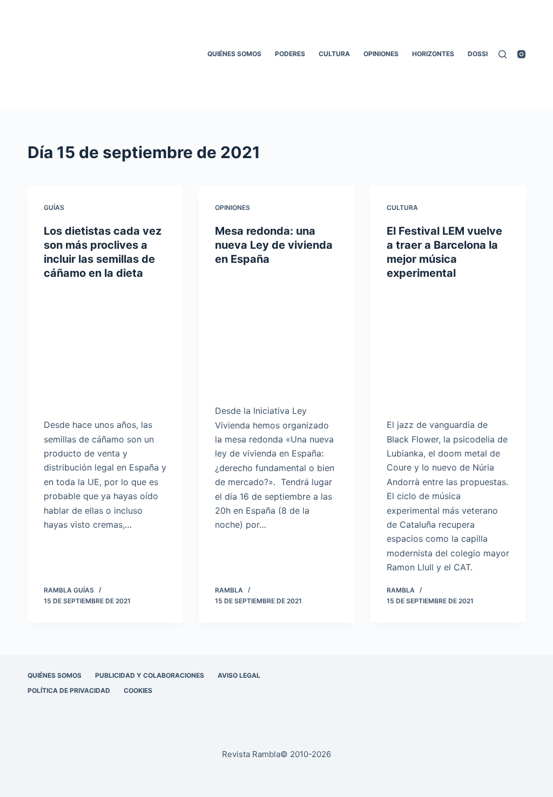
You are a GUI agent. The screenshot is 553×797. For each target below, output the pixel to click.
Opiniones (381, 54)
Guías (54, 207)
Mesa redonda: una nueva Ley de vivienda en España (274, 244)
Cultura (334, 54)
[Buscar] (502, 54)
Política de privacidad (69, 690)
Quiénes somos (234, 54)
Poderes (290, 54)
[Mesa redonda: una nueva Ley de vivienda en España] (276, 335)
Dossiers (484, 54)
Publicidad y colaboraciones (149, 675)
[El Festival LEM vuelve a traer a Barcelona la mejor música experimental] (447, 349)
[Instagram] (521, 54)
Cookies (138, 690)
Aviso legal (239, 675)
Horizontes (433, 54)
